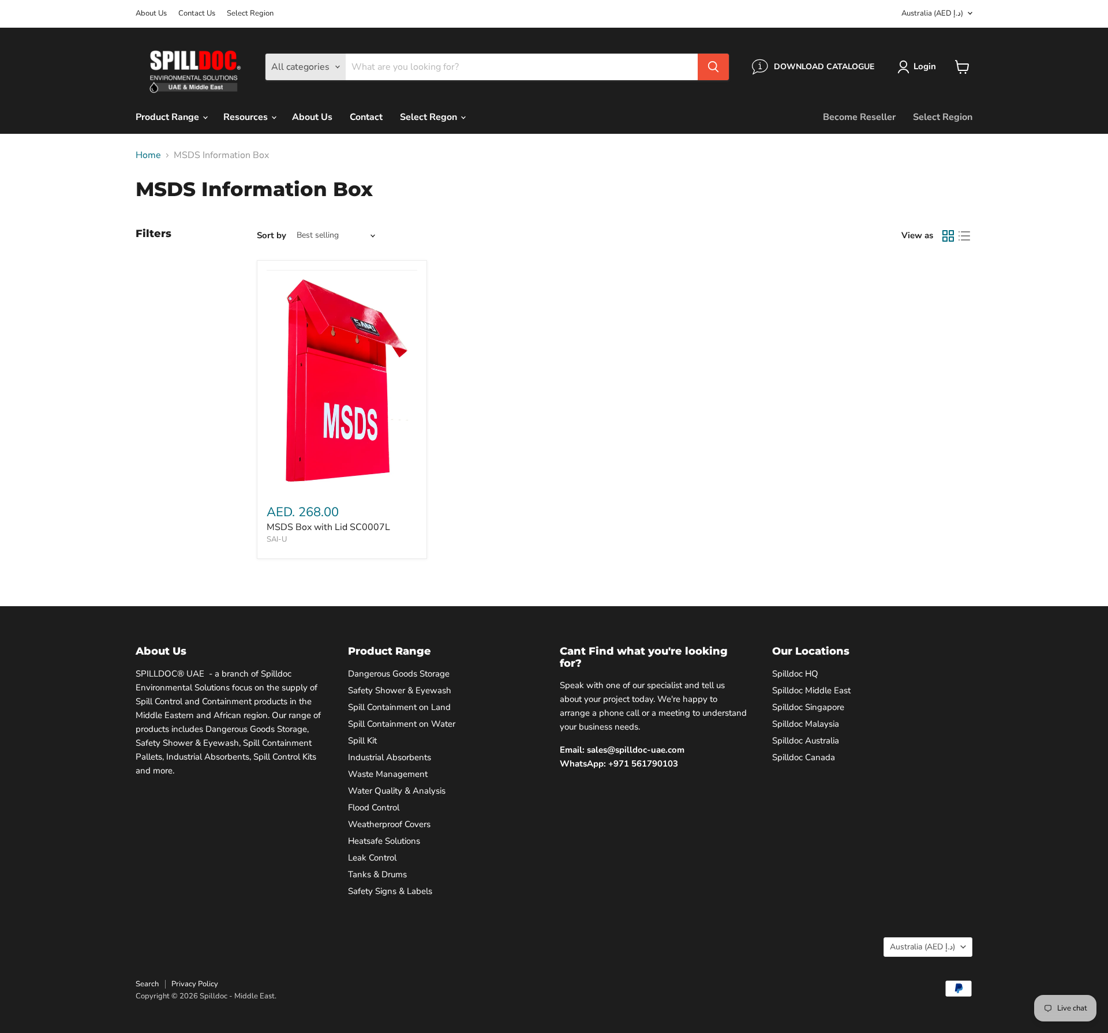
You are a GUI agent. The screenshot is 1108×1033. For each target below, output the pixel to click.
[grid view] (948, 236)
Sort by (271, 236)
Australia (932, 13)
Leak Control (372, 857)
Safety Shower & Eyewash (399, 690)
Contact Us (196, 13)
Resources (246, 117)
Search (147, 984)
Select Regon (429, 117)
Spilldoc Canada (803, 757)
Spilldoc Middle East (811, 690)
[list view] (964, 236)
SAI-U (277, 539)
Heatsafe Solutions (384, 841)
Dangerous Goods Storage (399, 673)
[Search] (713, 67)
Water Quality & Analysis (397, 791)
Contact (366, 117)
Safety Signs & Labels (390, 891)
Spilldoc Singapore (808, 707)
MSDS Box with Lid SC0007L (328, 527)
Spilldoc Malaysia (805, 724)
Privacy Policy (194, 984)
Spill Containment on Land (399, 707)
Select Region (250, 13)
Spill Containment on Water (401, 724)
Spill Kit (362, 740)
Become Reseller (859, 117)
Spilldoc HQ (795, 673)
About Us (151, 13)
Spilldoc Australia (805, 740)
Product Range (168, 117)
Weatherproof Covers (389, 824)
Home (148, 155)
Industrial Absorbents (389, 757)
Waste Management (388, 774)
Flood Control (373, 807)
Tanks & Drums (377, 874)
